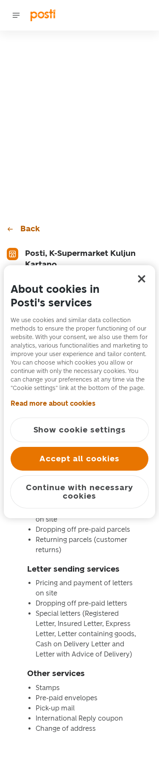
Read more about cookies (53, 403)
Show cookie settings (79, 430)
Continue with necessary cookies (80, 492)
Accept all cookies (79, 458)
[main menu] (16, 15)
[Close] (141, 278)
